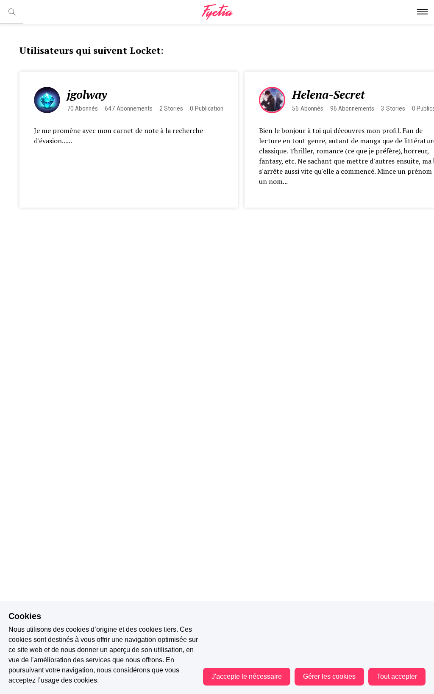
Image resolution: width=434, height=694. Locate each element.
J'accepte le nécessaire (246, 676)
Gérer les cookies (329, 676)
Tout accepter (397, 676)
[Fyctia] (217, 12)
